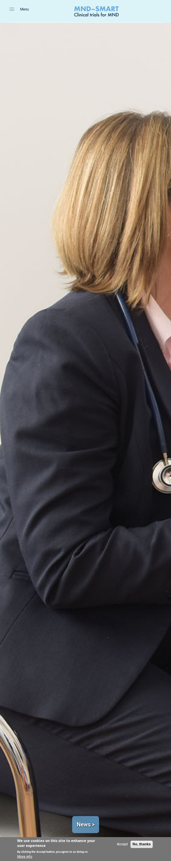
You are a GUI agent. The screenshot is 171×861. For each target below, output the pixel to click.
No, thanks (141, 844)
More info (24, 857)
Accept (122, 844)
